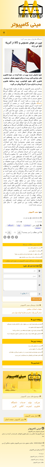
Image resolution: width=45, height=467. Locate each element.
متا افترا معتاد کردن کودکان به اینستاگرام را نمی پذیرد (28, 355)
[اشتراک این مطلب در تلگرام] (12, 237)
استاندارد (27, 225)
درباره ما (41, 453)
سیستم (38, 228)
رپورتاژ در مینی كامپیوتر (37, 459)
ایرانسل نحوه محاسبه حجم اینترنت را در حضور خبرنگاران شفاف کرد (25, 352)
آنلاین (21, 406)
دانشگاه (39, 103)
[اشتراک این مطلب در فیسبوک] (16, 237)
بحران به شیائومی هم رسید (34, 248)
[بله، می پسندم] (19, 232)
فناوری (37, 406)
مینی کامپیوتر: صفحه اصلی (14, 419)
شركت (37, 402)
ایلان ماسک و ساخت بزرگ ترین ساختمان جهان (30, 257)
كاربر (14, 406)
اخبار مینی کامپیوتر (32, 416)
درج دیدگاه (35, 299)
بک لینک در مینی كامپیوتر (37, 456)
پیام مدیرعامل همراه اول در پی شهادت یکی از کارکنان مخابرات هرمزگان (24, 324)
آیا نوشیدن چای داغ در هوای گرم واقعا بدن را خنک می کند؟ (27, 330)
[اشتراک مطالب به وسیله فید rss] (5, 237)
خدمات (22, 402)
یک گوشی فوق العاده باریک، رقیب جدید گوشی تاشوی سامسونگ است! (24, 333)
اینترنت (29, 406)
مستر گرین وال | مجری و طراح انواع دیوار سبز (27, 312)
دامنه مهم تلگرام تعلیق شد (35, 327)
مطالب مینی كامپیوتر (38, 462)
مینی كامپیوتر (26, 24)
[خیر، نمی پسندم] (9, 232)
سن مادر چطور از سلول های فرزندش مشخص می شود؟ (28, 254)
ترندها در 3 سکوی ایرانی (35, 251)
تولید (18, 225)
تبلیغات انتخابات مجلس (34, 309)
